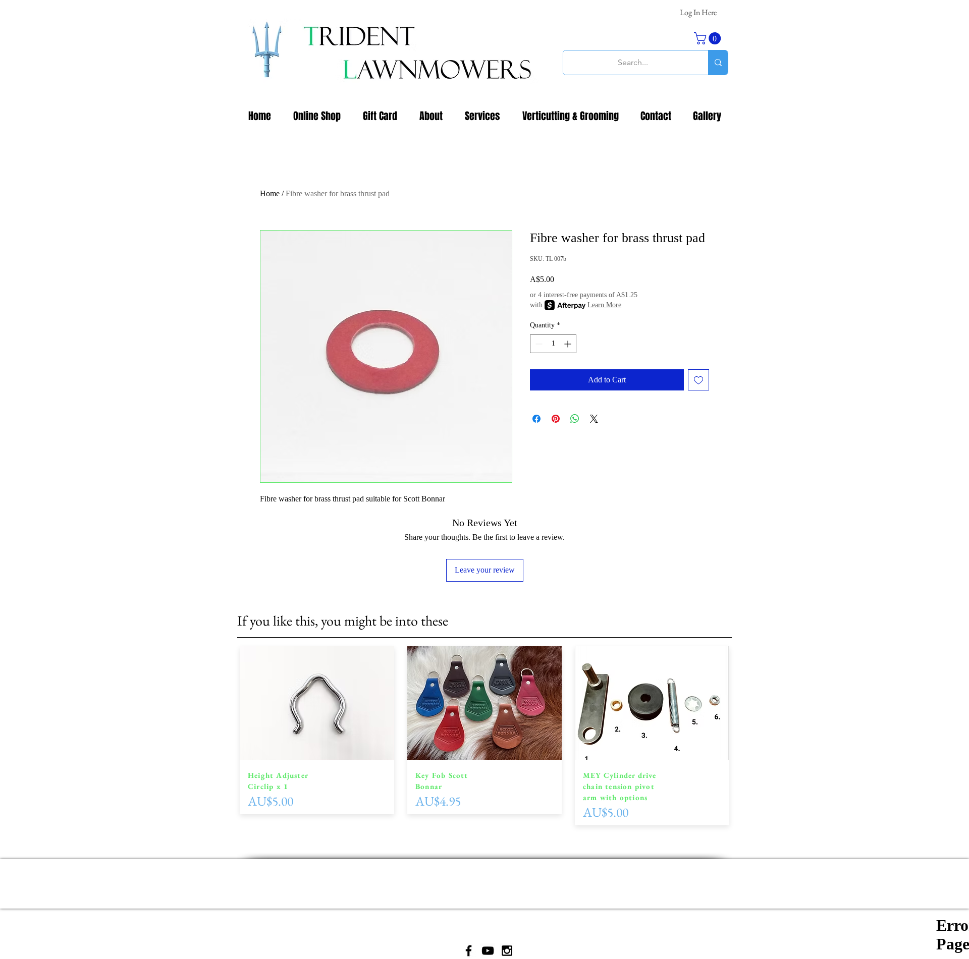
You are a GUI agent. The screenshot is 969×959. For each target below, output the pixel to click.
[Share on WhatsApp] (575, 419)
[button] (709, 38)
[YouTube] (487, 950)
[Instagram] (507, 950)
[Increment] (568, 344)
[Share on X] (594, 419)
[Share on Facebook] (536, 419)
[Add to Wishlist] (698, 379)
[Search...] (718, 62)
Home (270, 193)
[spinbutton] (553, 344)
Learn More (604, 305)
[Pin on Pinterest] (556, 419)
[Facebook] (468, 950)
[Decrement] (537, 344)
